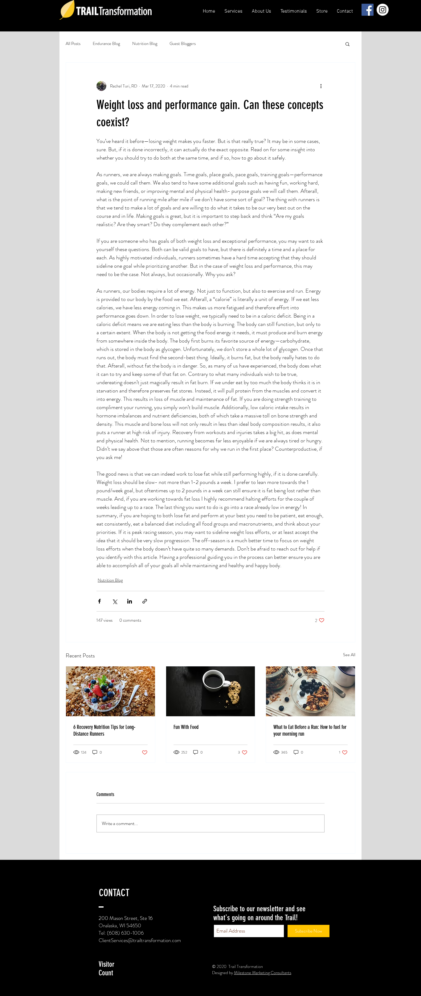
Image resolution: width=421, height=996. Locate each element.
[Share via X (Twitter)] (114, 601)
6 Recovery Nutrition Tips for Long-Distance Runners (104, 730)
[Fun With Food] (210, 691)
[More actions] (321, 86)
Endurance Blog (106, 44)
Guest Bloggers (183, 44)
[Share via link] (145, 601)
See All (349, 655)
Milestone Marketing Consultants (262, 973)
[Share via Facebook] (99, 601)
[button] (261, 11)
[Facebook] (368, 10)
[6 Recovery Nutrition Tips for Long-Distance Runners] (110, 691)
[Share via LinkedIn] (130, 601)
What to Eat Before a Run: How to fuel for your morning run (309, 730)
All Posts (73, 44)
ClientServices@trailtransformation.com (140, 940)
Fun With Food (186, 727)
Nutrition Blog (144, 44)
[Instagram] (383, 10)
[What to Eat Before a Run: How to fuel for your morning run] (310, 691)
